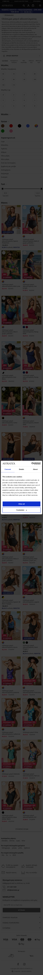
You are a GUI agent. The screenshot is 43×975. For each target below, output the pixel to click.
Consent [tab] (8, 469)
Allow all (21, 504)
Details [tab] (21, 469)
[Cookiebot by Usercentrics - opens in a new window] (31, 463)
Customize (20, 510)
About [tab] (35, 469)
